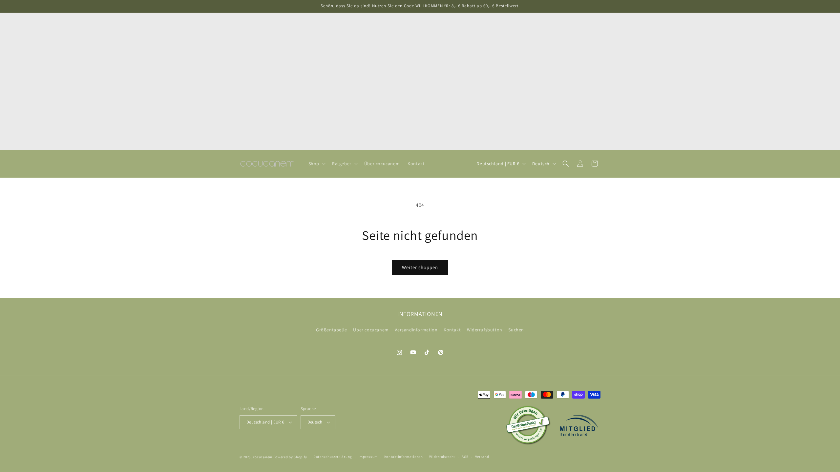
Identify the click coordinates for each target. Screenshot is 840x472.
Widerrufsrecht (442, 456)
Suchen (516, 330)
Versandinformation (416, 330)
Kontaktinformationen (403, 456)
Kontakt (452, 330)
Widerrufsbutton (484, 330)
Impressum (368, 456)
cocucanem (262, 457)
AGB (465, 456)
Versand (482, 456)
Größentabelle (331, 330)
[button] (316, 163)
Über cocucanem (370, 330)
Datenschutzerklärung (332, 456)
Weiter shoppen (420, 267)
